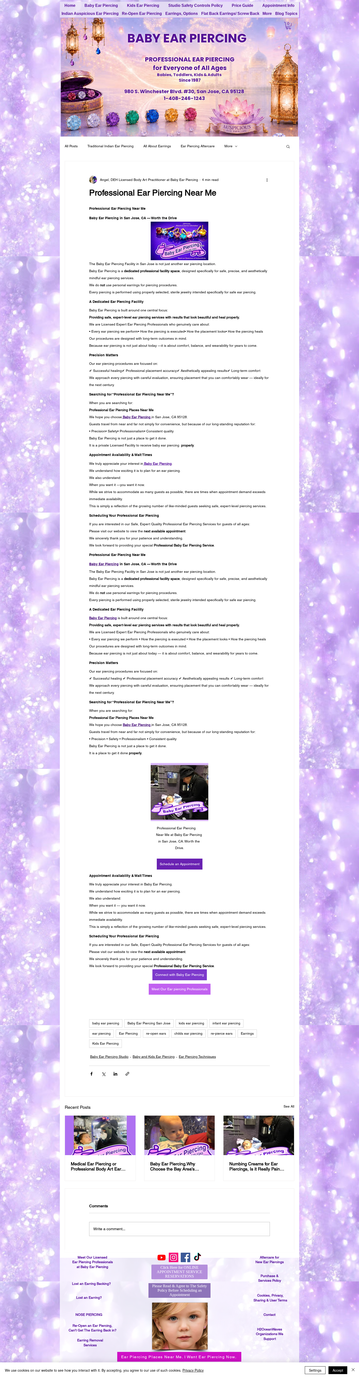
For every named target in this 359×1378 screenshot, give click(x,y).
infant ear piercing (226, 1023)
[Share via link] (127, 1073)
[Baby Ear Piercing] (179, 1135)
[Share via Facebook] (91, 1073)
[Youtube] (161, 1257)
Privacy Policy (193, 1370)
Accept (338, 1370)
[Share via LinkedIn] (115, 1073)
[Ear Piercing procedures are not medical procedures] (100, 1135)
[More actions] (267, 180)
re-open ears (156, 1033)
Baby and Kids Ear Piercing (154, 1057)
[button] (288, 25)
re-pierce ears (221, 1033)
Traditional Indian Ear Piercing (110, 146)
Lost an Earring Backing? (91, 1284)
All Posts (71, 146)
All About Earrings (157, 146)
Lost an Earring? (89, 1297)
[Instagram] (173, 1257)
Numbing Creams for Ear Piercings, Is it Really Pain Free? (254, 1166)
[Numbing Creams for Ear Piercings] (258, 1135)
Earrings (247, 1033)
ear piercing (101, 1033)
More (228, 146)
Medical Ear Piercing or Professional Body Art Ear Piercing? (96, 1166)
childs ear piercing (188, 1033)
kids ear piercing (191, 1023)
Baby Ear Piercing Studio (109, 1057)
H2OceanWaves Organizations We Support (269, 1334)
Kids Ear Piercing (105, 1043)
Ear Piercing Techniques (197, 1057)
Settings (315, 1370)
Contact (269, 1315)
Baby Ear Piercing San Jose (148, 1023)
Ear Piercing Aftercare (198, 146)
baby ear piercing (105, 1023)
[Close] (353, 1370)
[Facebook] (185, 1257)
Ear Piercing (128, 1033)
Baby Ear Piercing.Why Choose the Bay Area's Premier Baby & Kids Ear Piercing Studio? (174, 1166)
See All (289, 1106)
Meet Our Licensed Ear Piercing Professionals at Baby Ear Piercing (92, 1262)
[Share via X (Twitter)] (103, 1073)
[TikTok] (197, 1257)
